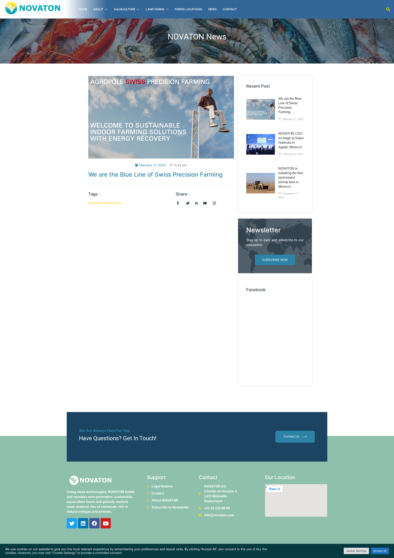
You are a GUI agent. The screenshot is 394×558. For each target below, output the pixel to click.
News (212, 9)
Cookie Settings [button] (356, 550)
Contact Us (292, 436)
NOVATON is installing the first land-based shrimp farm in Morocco (290, 177)
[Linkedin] (83, 523)
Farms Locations (188, 9)
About (98, 9)
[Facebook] (94, 523)
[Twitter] (72, 523)
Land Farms (155, 9)
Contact (230, 9)
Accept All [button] (379, 550)
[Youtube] (106, 523)
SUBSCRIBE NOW (275, 260)
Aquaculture (124, 9)
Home (83, 9)
